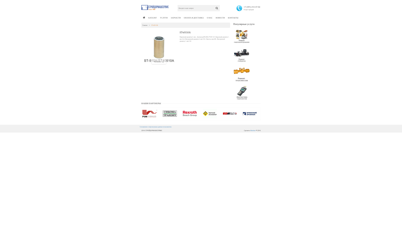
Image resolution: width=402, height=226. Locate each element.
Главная (144, 25)
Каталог (152, 17)
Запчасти (176, 17)
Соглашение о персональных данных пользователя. (156, 127)
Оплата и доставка (194, 17)
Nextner (253, 130)
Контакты (233, 17)
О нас (210, 17)
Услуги (164, 17)
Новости (220, 17)
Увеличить (157, 62)
